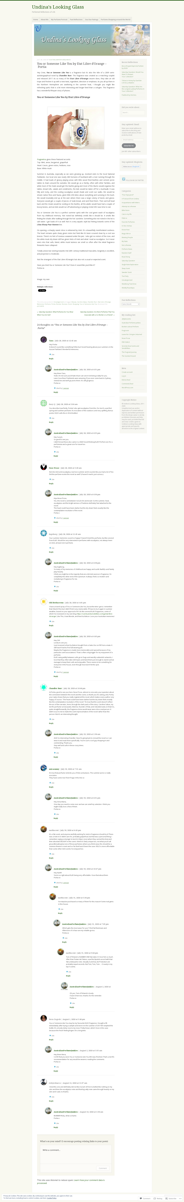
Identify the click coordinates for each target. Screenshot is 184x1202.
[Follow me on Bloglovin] (131, 168)
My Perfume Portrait (59, 19)
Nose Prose (54, 468)
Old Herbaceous (56, 603)
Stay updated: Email (130, 124)
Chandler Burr (92, 302)
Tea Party (125, 276)
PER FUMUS (126, 342)
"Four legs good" (128, 195)
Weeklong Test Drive (129, 284)
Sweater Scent (127, 272)
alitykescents (126, 319)
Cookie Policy (51, 1198)
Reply (51, 359)
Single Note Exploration (130, 264)
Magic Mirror (126, 234)
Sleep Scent (126, 268)
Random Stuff (126, 253)
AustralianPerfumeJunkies (60, 60)
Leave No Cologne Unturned (132, 334)
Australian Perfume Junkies (131, 323)
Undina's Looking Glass (58, 7)
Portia (53, 304)
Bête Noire (125, 210)
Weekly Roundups (128, 288)
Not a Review (126, 245)
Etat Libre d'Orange (104, 302)
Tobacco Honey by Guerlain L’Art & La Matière (132, 81)
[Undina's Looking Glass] (92, 40)
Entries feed (126, 380)
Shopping (76, 304)
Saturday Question (128, 261)
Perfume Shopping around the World (115, 19)
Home (35, 19)
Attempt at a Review (129, 206)
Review (58, 304)
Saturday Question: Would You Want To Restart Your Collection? (132, 74)
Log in (124, 376)
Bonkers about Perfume (130, 327)
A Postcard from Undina (130, 199)
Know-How (125, 230)
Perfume (48, 304)
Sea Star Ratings (91, 19)
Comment (103, 1168)
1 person (65, 388)
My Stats (125, 241)
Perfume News (127, 249)
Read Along (126, 257)
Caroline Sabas (82, 302)
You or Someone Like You (88, 304)
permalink (40, 306)
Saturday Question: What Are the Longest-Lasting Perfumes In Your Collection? (133, 89)
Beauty (74, 302)
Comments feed (127, 384)
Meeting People (127, 237)
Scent (70, 304)
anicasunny (54, 769)
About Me (44, 19)
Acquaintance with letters (131, 203)
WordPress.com (127, 388)
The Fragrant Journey (129, 352)
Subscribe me (129, 146)
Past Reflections (76, 19)
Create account (127, 372)
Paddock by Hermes (129, 95)
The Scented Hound (129, 356)
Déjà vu (124, 218)
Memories (40, 304)
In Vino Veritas (127, 226)
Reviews (64, 304)
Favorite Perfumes (128, 222)
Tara (51, 341)
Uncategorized (59, 302)
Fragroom (125, 330)
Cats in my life (127, 214)
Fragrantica (41, 159)
